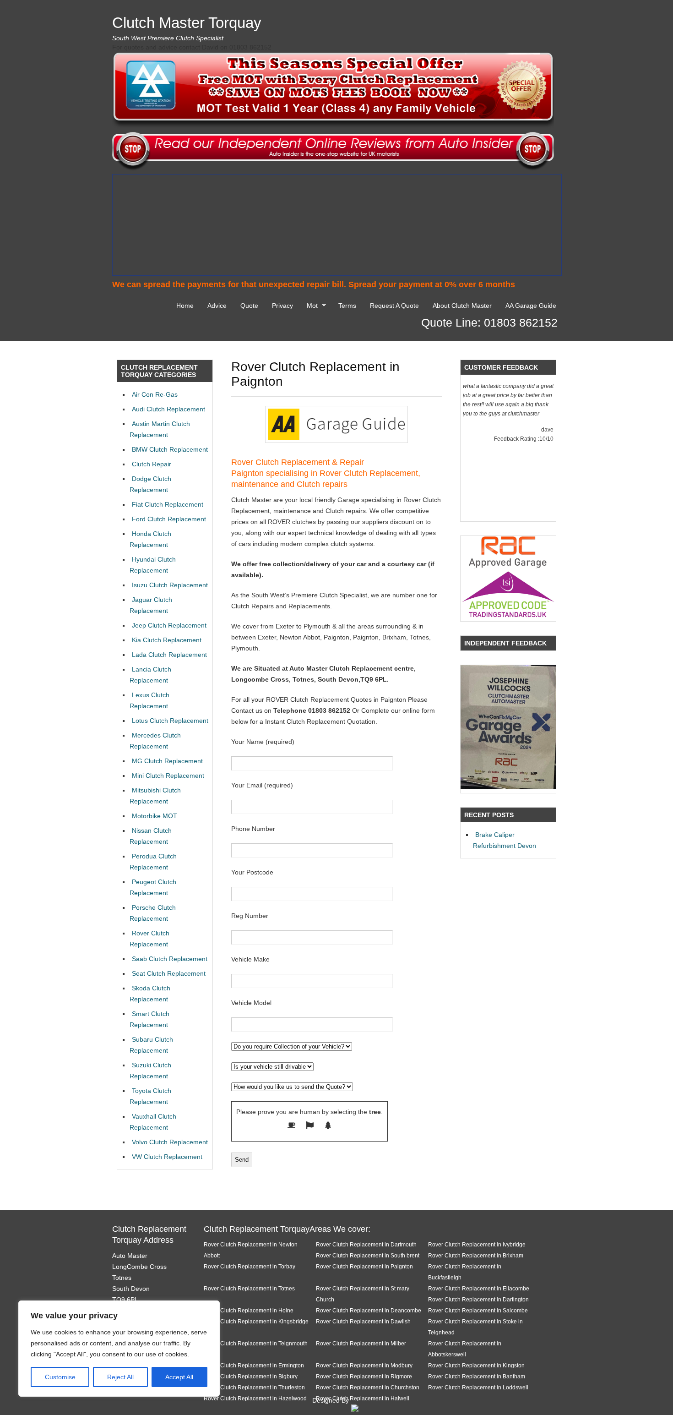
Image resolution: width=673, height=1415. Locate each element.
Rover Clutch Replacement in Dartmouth (366, 1244)
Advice (217, 305)
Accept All (179, 1377)
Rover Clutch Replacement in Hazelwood (255, 1398)
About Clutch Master (462, 305)
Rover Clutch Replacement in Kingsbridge (256, 1321)
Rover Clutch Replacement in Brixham (475, 1255)
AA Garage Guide (530, 305)
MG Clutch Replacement (167, 761)
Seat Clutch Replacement (169, 973)
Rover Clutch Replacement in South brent (367, 1255)
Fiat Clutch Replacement (167, 504)
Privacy (282, 305)
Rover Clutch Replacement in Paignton (364, 1266)
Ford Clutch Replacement (169, 519)
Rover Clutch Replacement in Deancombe (368, 1310)
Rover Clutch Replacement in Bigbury (251, 1376)
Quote (249, 305)
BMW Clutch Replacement (170, 449)
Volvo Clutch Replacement (170, 1142)
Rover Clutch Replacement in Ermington (254, 1365)
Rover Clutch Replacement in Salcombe (478, 1310)
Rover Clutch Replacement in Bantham (476, 1376)
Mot (310, 307)
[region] (119, 1348)
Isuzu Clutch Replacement (170, 585)
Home (185, 305)
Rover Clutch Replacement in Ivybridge (477, 1244)
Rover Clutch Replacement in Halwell (362, 1398)
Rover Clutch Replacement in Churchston (367, 1387)
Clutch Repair (151, 464)
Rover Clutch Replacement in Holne (248, 1310)
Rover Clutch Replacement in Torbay (249, 1266)
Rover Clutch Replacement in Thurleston (254, 1387)
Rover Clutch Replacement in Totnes (249, 1288)
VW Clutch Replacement (167, 1156)
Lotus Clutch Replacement (170, 720)
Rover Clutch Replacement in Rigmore (364, 1376)
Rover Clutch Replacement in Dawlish (363, 1321)
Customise (60, 1377)
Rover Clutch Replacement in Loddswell (478, 1387)
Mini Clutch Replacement (168, 775)
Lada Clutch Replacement (169, 654)
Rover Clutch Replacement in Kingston (476, 1365)
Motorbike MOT (154, 815)
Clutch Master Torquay (186, 22)
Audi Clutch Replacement (168, 409)
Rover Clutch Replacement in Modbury (364, 1365)
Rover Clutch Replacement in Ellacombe (478, 1288)
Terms (347, 305)
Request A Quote (394, 305)
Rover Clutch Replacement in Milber (361, 1343)
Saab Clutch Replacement (169, 958)
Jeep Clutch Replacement (169, 625)
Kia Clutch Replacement (166, 640)
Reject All (120, 1377)
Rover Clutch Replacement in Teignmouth (256, 1343)
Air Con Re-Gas (155, 394)
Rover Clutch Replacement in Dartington (478, 1299)
